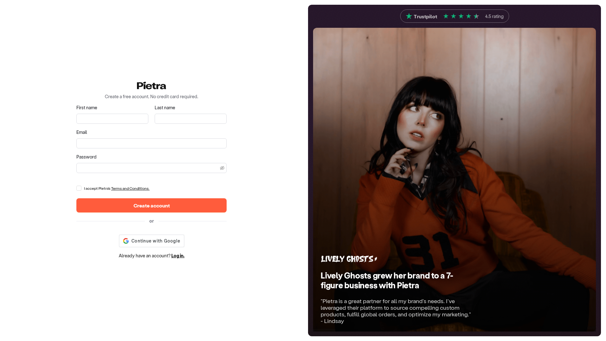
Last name (165, 107)
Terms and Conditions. (130, 188)
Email (81, 132)
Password (86, 156)
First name (86, 107)
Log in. (178, 255)
